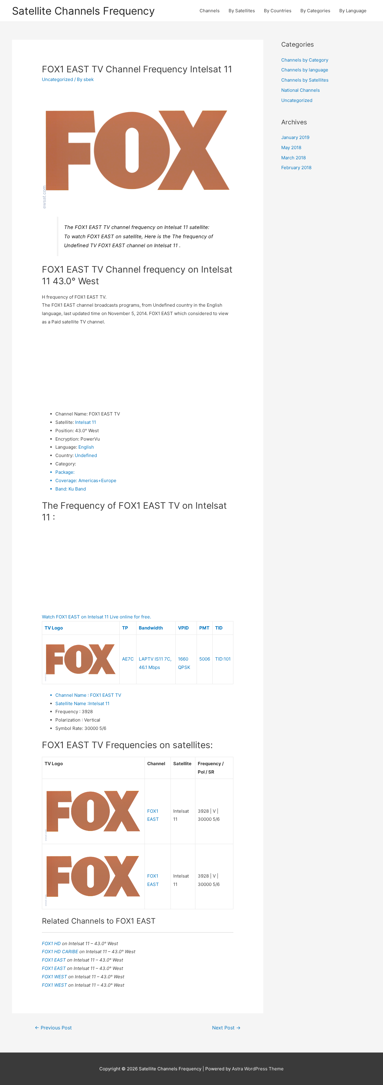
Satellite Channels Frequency (83, 10)
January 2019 (295, 137)
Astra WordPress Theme (258, 1069)
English (86, 447)
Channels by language (304, 70)
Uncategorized (57, 79)
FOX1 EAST (54, 960)
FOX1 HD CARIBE (60, 951)
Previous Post (53, 1028)
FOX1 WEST (55, 976)
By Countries (277, 10)
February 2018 (296, 167)
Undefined (86, 455)
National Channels (300, 90)
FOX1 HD (52, 943)
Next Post (226, 1028)
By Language (353, 10)
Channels (210, 10)
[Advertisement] (137, 368)
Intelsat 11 (85, 422)
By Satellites (242, 10)
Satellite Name (72, 703)
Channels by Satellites (305, 80)
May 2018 (291, 147)
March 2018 (293, 158)
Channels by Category (304, 60)
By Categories (315, 10)
